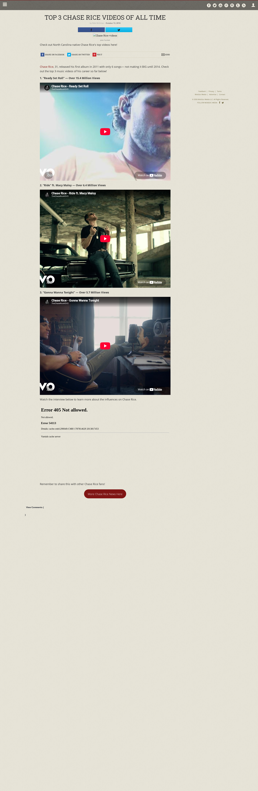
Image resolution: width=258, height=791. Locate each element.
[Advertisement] (210, 31)
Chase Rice (46, 66)
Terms (219, 91)
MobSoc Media (200, 94)
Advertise (212, 94)
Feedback (202, 91)
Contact (222, 94)
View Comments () (34, 511)
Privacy (211, 91)
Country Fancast (33, 5)
